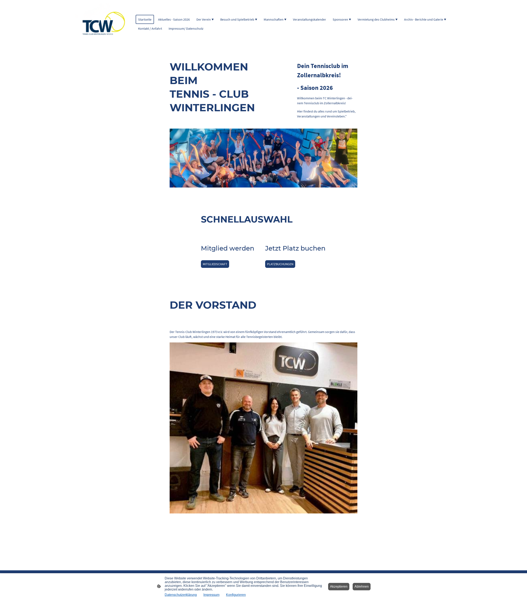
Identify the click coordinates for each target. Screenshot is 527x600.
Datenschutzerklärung (181, 594)
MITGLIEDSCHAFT (215, 264)
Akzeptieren (338, 586)
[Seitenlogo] (101, 24)
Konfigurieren (236, 594)
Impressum (211, 594)
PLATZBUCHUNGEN (280, 264)
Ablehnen (361, 586)
